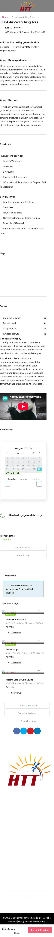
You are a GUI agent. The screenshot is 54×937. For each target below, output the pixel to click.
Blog (6, 867)
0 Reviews (16, 27)
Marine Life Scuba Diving (19, 679)
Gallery (8, 852)
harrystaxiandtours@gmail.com (24, 900)
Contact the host (23, 547)
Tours (7, 847)
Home (7, 841)
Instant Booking (40, 930)
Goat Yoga (12, 649)
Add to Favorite (28, 705)
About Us (9, 862)
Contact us (10, 857)
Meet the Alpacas (16, 619)
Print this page (28, 721)
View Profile (23, 555)
